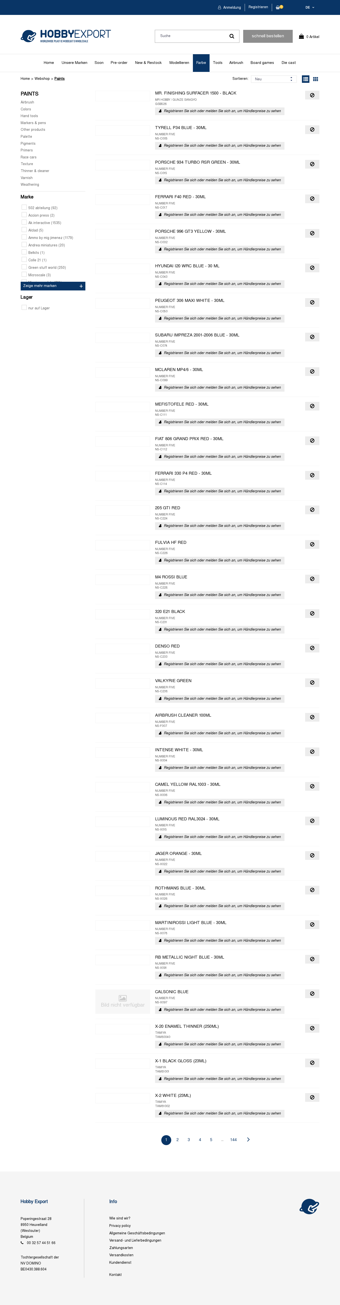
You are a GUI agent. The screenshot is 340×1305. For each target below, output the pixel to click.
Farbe (201, 63)
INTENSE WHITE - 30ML (179, 750)
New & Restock (148, 63)
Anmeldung (231, 7)
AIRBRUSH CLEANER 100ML (183, 716)
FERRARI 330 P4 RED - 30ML (183, 474)
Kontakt (115, 1275)
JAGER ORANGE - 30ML (178, 854)
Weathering (30, 184)
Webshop (42, 79)
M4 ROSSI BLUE (171, 577)
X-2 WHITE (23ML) (173, 1096)
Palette (26, 137)
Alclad (35, 230)
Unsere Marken (74, 63)
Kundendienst (120, 1262)
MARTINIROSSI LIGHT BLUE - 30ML (191, 923)
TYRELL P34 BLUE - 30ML (181, 128)
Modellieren (179, 63)
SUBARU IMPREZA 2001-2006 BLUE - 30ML (197, 335)
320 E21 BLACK (170, 612)
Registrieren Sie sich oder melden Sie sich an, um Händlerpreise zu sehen (222, 111)
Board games (262, 63)
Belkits (36, 253)
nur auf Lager (39, 308)
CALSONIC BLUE (171, 992)
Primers (27, 150)
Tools (218, 63)
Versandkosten (121, 1255)
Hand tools (29, 116)
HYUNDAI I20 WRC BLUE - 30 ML (187, 266)
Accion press (41, 215)
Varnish (27, 178)
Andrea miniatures (46, 245)
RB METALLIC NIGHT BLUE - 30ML (189, 958)
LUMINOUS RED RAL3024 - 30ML (187, 819)
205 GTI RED (167, 508)
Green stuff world (47, 268)
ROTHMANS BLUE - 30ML (180, 888)
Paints (60, 79)
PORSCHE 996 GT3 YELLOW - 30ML (190, 232)
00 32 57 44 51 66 (41, 1243)
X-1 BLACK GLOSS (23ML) (180, 1061)
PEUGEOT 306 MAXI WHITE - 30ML (190, 301)
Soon (99, 63)
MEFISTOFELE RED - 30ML (182, 405)
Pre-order (119, 63)
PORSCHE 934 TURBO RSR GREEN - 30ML (197, 163)
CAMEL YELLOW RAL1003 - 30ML (188, 785)
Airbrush (236, 63)
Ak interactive (44, 223)
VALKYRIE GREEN (173, 681)
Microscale (39, 275)
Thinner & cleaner (35, 171)
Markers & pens (33, 123)
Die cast (289, 63)
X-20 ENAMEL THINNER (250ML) (187, 1027)
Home (49, 63)
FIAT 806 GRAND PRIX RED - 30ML (189, 439)
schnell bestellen (268, 36)
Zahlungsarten (121, 1248)
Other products (33, 130)
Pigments (28, 143)
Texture (27, 164)
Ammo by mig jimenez (50, 238)
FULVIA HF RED (170, 543)
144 (233, 1140)
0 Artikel (312, 37)
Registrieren (258, 7)
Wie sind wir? (119, 1218)
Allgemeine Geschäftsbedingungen (137, 1233)
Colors (26, 109)
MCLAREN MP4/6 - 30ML (179, 370)
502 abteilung (42, 208)
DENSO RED (167, 647)
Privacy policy (120, 1226)
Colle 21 (37, 260)
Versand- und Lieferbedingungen (135, 1240)
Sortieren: (240, 79)
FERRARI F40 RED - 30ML (180, 197)
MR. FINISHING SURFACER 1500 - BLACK (195, 93)
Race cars (29, 157)
